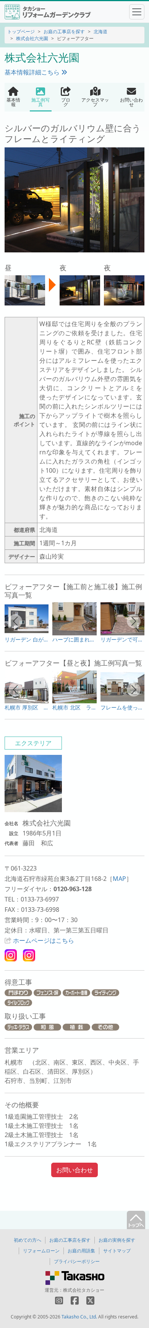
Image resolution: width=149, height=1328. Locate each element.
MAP (119, 878)
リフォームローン (41, 1250)
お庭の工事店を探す (64, 31)
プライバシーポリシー (77, 1261)
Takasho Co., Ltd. (79, 1316)
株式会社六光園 (32, 38)
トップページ (21, 31)
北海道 (100, 31)
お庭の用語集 (81, 1250)
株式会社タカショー (83, 1290)
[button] (15, 621)
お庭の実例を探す (117, 1240)
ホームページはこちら (43, 940)
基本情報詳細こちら (33, 72)
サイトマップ (117, 1250)
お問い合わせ (74, 1170)
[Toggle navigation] (136, 11)
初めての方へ (27, 1240)
